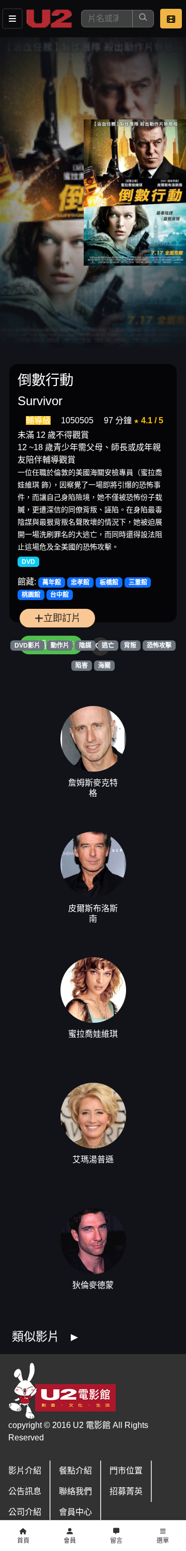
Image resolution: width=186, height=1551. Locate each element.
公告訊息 (24, 1491)
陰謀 (85, 645)
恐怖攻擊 (159, 645)
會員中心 (75, 1512)
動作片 (60, 645)
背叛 (130, 645)
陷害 (81, 665)
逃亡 (108, 645)
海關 (104, 665)
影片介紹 (24, 1470)
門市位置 (126, 1470)
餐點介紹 (75, 1470)
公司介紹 (24, 1512)
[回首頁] (49, 18)
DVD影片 (27, 645)
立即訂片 (62, 617)
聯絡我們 (75, 1491)
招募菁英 (126, 1491)
